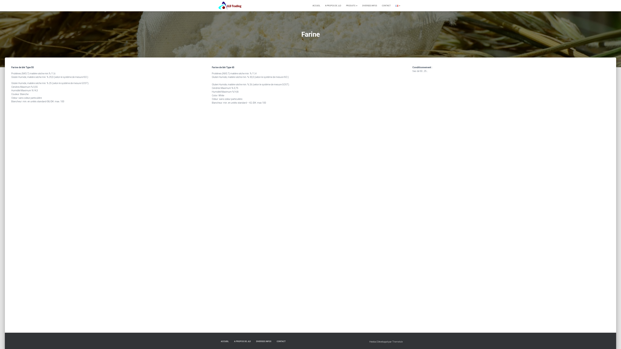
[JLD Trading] (230, 6)
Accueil (316, 6)
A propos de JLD (333, 6)
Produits (351, 6)
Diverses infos (369, 6)
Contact (386, 6)
